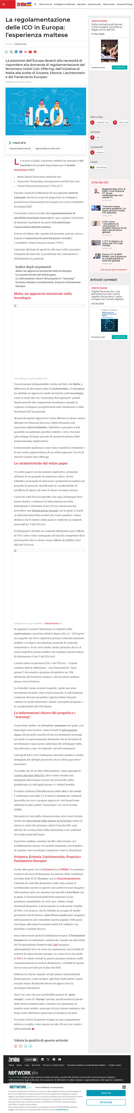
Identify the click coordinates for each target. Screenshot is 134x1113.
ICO (19, 958)
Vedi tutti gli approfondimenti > (113, 270)
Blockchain (21, 44)
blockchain (20, 170)
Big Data (81, 4)
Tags (27, 1065)
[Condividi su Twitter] (11, 52)
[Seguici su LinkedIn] (42, 1059)
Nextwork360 (15, 1077)
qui (56, 944)
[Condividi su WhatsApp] (6, 52)
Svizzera (48, 869)
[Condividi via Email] (30, 52)
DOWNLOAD (119, 67)
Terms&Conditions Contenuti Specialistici (86, 1065)
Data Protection (52, 623)
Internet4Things (125, 4)
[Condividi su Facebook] (21, 52)
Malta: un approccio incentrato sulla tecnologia (43, 271)
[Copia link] (25, 52)
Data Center (109, 4)
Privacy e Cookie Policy (53, 1065)
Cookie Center (114, 1065)
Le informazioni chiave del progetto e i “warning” (45, 278)
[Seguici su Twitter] (48, 1059)
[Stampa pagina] (35, 52)
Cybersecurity (94, 4)
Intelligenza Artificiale (64, 4)
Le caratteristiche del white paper (35, 274)
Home (8, 44)
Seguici (29, 1059)
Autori (19, 1065)
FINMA (64, 869)
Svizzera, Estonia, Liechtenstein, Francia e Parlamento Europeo (48, 284)
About (11, 1065)
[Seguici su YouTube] (59, 1059)
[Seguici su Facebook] (53, 1059)
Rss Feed (36, 1065)
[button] (8, 4)
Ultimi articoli (45, 4)
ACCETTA (106, 1093)
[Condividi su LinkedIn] (16, 52)
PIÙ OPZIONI (106, 1102)
